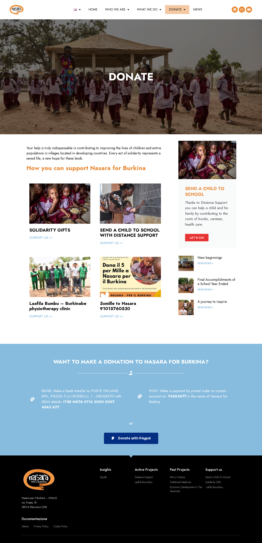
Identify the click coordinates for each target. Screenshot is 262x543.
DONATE (175, 9)
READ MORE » (205, 263)
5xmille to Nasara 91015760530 (118, 306)
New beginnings (210, 257)
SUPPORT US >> (41, 237)
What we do (147, 9)
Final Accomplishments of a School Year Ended (216, 281)
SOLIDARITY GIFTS (49, 230)
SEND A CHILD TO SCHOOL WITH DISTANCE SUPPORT (130, 233)
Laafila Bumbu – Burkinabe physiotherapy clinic (57, 306)
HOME (92, 9)
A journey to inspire (212, 301)
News (197, 9)
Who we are (115, 9)
